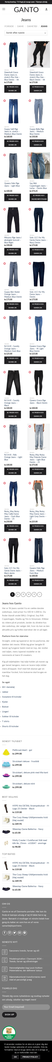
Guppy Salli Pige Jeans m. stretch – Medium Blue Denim (13, 131)
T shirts (5, 721)
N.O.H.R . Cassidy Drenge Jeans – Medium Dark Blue (12, 348)
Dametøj (32, 26)
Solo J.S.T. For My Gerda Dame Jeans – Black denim (13, 570)
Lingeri (5, 712)
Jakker (5, 692)
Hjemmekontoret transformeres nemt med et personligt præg (27, 978)
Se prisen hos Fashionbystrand (39, 197)
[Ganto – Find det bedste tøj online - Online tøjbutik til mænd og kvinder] (26, 9)
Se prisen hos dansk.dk (12, 88)
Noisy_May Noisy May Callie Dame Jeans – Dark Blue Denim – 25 (12, 515)
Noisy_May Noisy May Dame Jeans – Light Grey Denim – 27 (38, 515)
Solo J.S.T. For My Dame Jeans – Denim (37, 294)
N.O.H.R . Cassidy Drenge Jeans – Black (11, 403)
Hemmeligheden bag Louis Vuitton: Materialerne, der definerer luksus (26, 969)
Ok (15, 1057)
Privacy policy (30, 1057)
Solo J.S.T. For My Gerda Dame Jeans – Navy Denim (38, 240)
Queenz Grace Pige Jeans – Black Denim (38, 402)
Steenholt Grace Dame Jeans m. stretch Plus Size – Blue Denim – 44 (12, 76)
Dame (20, 26)
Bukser (5, 707)
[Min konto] (46, 9)
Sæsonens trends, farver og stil (24, 951)
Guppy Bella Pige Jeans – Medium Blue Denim (37, 131)
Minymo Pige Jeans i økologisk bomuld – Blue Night (13, 240)
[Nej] (48, 1052)
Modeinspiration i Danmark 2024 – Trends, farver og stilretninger (26, 960)
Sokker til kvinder (10, 716)
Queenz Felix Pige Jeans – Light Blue (12, 185)
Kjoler (5, 702)
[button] (4, 44)
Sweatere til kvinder (11, 697)
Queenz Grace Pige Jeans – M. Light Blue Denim (38, 348)
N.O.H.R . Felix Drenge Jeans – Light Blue (13, 457)
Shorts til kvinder (10, 726)
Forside (9, 26)
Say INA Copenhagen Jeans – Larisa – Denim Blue (38, 186)
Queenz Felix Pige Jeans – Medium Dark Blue (37, 570)
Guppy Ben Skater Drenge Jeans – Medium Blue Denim (13, 294)
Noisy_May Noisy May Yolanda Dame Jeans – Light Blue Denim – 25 (38, 458)
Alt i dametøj (8, 687)
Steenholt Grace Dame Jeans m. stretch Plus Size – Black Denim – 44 (37, 76)
